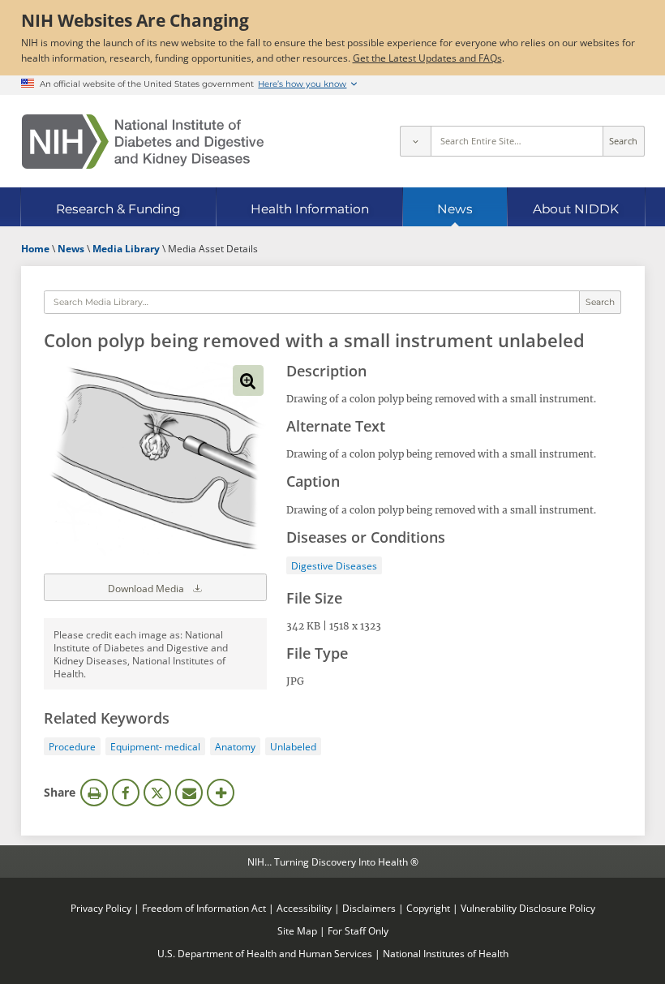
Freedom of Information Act (204, 907)
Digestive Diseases (334, 565)
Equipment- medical (155, 746)
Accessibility (304, 907)
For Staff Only (358, 930)
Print (94, 792)
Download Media (147, 588)
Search (623, 141)
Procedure (72, 746)
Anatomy (235, 746)
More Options (220, 792)
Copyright (428, 907)
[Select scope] (415, 141)
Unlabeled (293, 746)
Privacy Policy (101, 907)
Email (189, 792)
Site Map (297, 930)
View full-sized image (248, 380)
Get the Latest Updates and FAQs (427, 57)
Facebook (125, 792)
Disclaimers (369, 907)
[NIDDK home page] (142, 141)
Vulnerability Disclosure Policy (528, 907)
